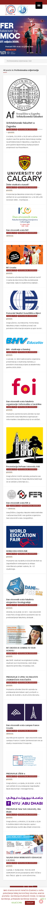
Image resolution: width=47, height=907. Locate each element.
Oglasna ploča (11, 50)
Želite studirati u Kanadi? (17, 184)
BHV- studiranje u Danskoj (18, 349)
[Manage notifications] (41, 901)
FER (8, 505)
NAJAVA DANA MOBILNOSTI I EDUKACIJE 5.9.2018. (24, 858)
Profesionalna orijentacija (27, 129)
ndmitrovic (11, 508)
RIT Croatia (11, 267)
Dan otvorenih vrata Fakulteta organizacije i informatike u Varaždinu (23, 402)
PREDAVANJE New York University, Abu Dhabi (23, 810)
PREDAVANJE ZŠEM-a (15, 773)
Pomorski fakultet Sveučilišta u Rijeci (23, 313)
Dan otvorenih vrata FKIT (17, 230)
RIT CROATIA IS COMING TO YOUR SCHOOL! (20, 649)
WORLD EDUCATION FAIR (16, 551)
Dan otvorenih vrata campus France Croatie (22, 726)
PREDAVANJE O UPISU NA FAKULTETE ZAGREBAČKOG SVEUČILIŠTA (22, 678)
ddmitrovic (9, 236)
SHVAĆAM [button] (29, 903)
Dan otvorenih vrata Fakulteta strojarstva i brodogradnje (20, 600)
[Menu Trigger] (38, 5)
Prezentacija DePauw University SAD (23, 466)
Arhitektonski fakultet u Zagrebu (20, 124)
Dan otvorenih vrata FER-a (18, 503)
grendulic (11, 132)
